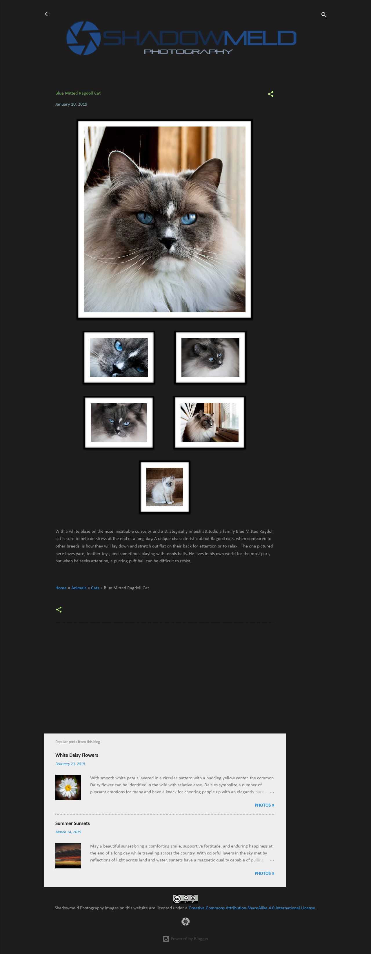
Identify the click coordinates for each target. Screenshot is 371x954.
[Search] (324, 16)
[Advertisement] (309, 169)
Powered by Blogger (189, 939)
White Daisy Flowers (76, 755)
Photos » (264, 805)
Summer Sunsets (72, 823)
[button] (270, 95)
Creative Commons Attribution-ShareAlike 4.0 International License (252, 908)
